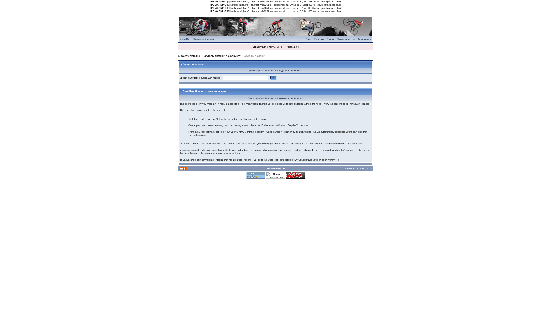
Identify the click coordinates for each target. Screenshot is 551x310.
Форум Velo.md (190, 55)
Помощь (319, 39)
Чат (308, 39)
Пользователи (346, 39)
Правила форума (204, 39)
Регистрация (290, 47)
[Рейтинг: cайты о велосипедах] (295, 175)
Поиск (330, 39)
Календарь (364, 39)
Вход (279, 47)
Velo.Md (185, 39)
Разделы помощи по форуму (221, 55)
